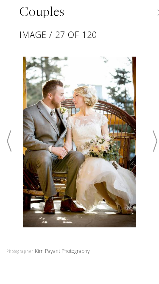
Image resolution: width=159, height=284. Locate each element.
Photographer (19, 251)
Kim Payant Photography (62, 251)
